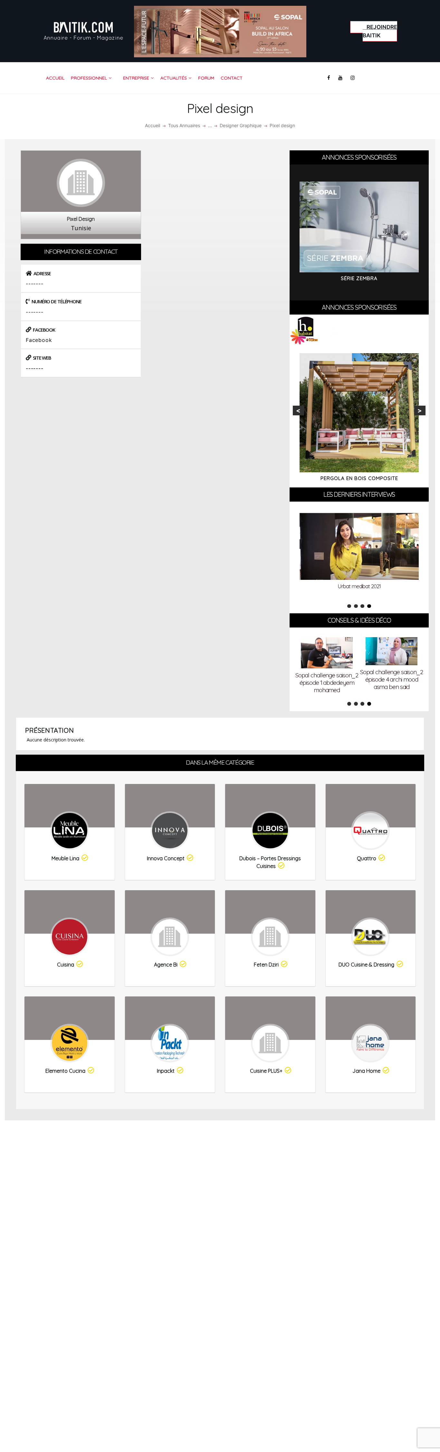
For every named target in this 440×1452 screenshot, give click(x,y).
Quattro (366, 858)
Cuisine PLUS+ (266, 1071)
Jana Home (366, 1071)
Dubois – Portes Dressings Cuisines (270, 862)
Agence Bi (165, 964)
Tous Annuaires (184, 125)
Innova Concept (166, 858)
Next (420, 410)
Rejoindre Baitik (380, 31)
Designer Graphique (241, 125)
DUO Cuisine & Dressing (366, 964)
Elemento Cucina (65, 1071)
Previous (298, 410)
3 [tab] (362, 606)
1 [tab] (349, 606)
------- (34, 368)
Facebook (39, 340)
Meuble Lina (65, 858)
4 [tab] (369, 606)
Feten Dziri (266, 964)
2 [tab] (356, 606)
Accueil (152, 125)
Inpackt (166, 1071)
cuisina (65, 964)
